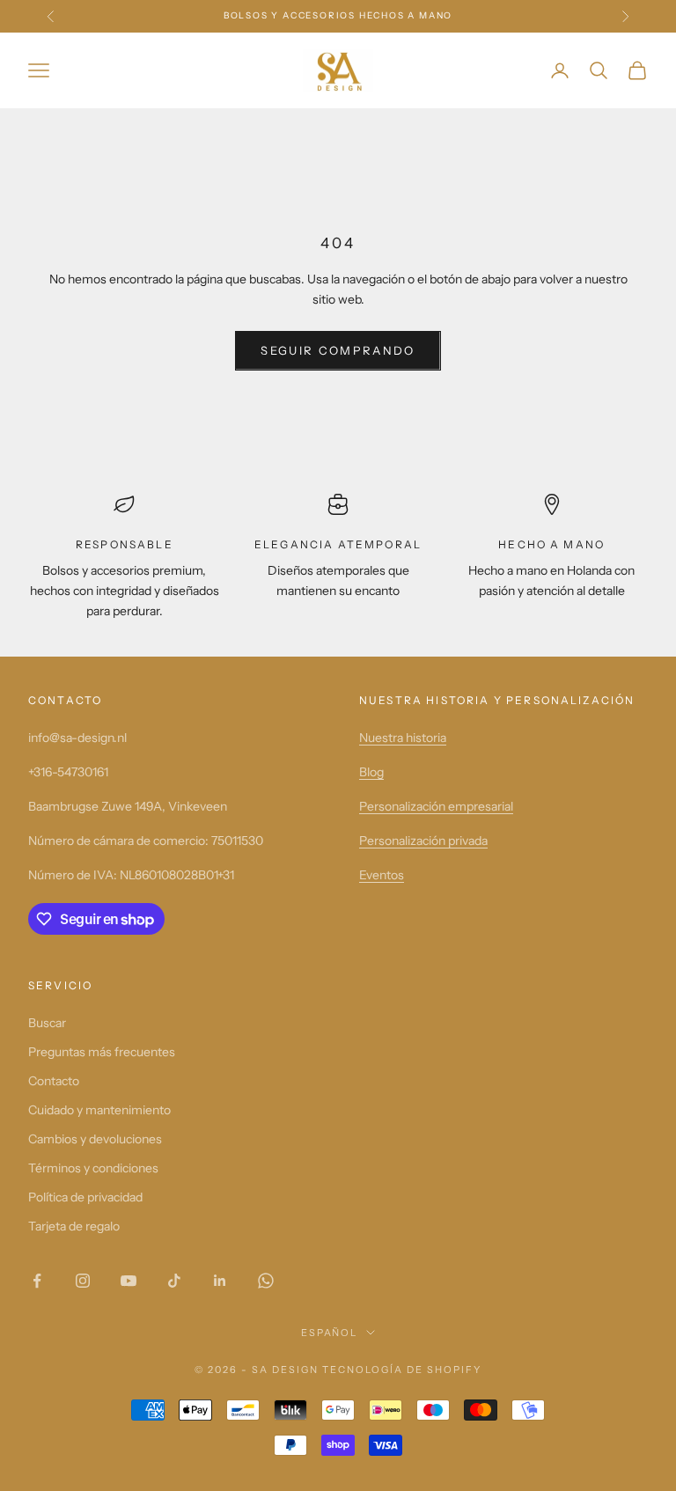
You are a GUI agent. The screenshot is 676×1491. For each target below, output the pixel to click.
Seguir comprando (338, 350)
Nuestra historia (402, 738)
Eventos (381, 875)
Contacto (53, 1081)
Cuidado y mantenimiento (99, 1110)
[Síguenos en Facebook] (37, 1280)
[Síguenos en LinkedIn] (220, 1280)
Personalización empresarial (436, 806)
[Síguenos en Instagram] (83, 1280)
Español (329, 1332)
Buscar (47, 1023)
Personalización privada (423, 840)
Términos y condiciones (93, 1168)
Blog (371, 772)
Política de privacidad (85, 1197)
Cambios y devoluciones (95, 1139)
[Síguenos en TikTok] (174, 1280)
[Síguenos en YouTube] (128, 1280)
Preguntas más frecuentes (101, 1052)
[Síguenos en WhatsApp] (266, 1280)
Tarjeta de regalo (74, 1226)
